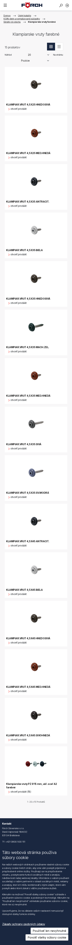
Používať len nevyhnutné (49, 931)
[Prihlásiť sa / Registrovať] (67, 5)
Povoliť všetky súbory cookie (47, 937)
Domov (7, 15)
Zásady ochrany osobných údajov (23, 924)
